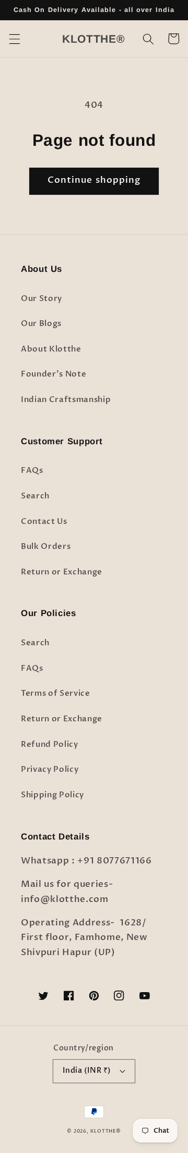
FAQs (32, 470)
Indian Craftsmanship (66, 399)
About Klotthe (51, 349)
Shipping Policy (52, 794)
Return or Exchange (61, 572)
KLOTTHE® (105, 1131)
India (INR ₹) (87, 1070)
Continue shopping (94, 180)
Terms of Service (55, 693)
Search (35, 496)
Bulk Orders (45, 546)
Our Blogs (41, 323)
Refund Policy (49, 744)
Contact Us (44, 521)
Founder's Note (53, 374)
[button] (14, 38)
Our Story (41, 298)
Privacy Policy (49, 769)
